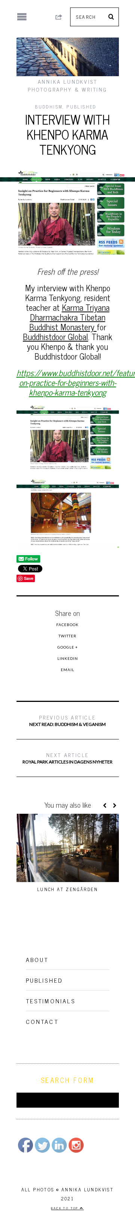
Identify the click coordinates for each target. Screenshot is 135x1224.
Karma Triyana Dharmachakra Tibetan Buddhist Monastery (69, 317)
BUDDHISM (49, 106)
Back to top (65, 1207)
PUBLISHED (81, 106)
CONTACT (42, 1021)
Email (67, 669)
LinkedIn (67, 658)
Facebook (67, 624)
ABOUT (37, 959)
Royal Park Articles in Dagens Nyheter (67, 758)
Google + (67, 647)
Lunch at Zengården (67, 889)
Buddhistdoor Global (55, 336)
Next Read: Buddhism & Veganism (67, 720)
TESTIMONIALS (50, 1001)
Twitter (67, 636)
